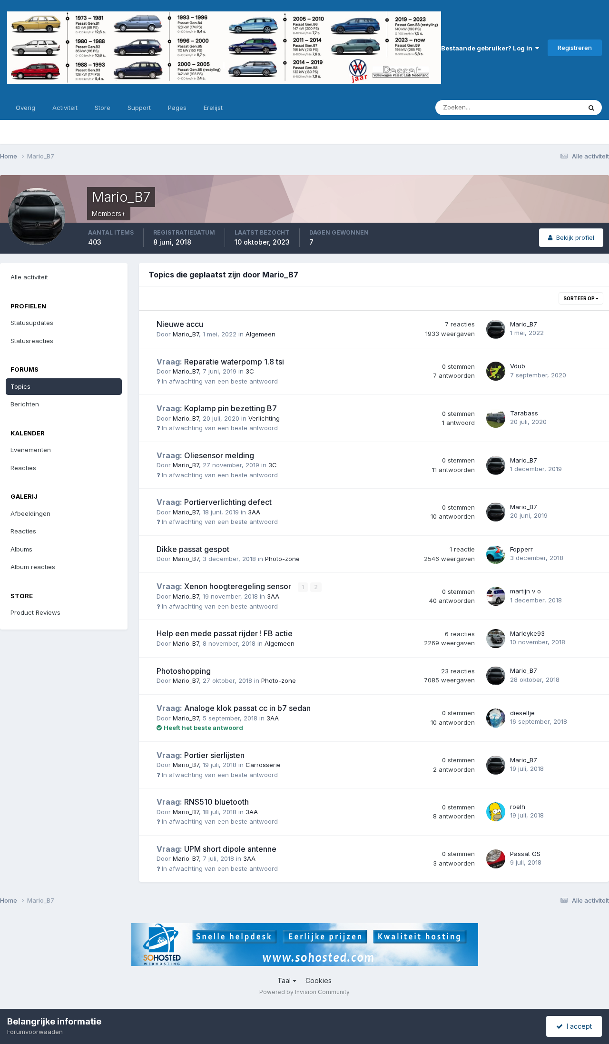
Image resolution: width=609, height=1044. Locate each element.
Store (102, 107)
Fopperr (521, 549)
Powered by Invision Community (304, 991)
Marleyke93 (527, 633)
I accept (577, 1026)
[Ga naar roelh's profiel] (495, 811)
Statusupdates (547, 107)
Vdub (517, 366)
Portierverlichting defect (214, 502)
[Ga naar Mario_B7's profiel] (495, 329)
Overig (25, 107)
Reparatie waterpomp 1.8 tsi (220, 361)
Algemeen (260, 334)
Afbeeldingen (30, 513)
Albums (21, 549)
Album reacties (32, 567)
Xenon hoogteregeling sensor (225, 586)
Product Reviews (35, 612)
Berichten (24, 404)
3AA (254, 512)
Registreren (575, 47)
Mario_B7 (186, 334)
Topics (20, 386)
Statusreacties (31, 341)
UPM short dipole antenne (216, 849)
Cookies (318, 980)
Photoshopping (184, 671)
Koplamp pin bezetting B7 (217, 408)
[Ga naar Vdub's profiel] (495, 371)
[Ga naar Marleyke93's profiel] (495, 638)
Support (139, 107)
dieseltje (522, 713)
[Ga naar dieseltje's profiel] (495, 718)
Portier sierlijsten (201, 755)
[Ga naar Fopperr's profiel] (495, 554)
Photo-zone (282, 558)
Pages (177, 107)
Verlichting (264, 418)
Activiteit (65, 107)
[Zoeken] (591, 107)
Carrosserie (263, 764)
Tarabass (524, 413)
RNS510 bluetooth (203, 802)
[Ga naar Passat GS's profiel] (495, 858)
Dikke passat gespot (193, 549)
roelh (517, 806)
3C (250, 371)
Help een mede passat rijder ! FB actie (225, 633)
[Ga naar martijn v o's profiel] (495, 596)
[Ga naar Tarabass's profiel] (495, 418)
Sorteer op (579, 298)
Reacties (23, 468)
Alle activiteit (29, 277)
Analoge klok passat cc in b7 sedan (234, 708)
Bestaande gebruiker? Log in (488, 48)
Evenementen (30, 449)
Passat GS (525, 853)
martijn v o (525, 591)
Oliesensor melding (205, 455)
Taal (285, 980)
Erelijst (213, 107)
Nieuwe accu (180, 324)
